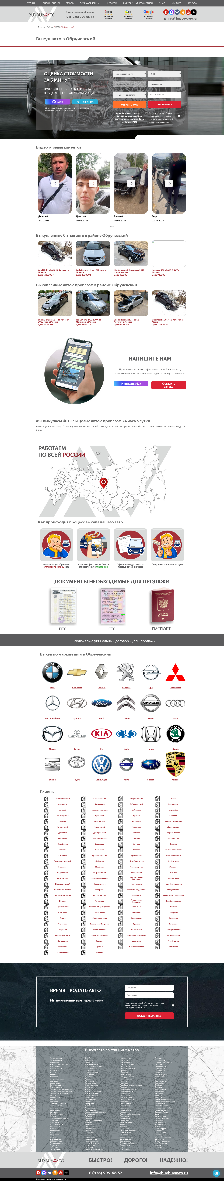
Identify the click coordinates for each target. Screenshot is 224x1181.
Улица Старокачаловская (165, 1102)
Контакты (177, 3)
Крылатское (89, 1071)
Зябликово (89, 1060)
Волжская (54, 1120)
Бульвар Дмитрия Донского (61, 1091)
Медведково (90, 1124)
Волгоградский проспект (60, 1118)
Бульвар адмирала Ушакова (61, 1089)
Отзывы (70, 3)
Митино (88, 1131)
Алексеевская (55, 1066)
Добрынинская (56, 1141)
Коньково (89, 1087)
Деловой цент (55, 1149)
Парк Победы (125, 1106)
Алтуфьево (54, 1071)
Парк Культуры (126, 1104)
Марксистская (90, 1137)
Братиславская (56, 1087)
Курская (88, 1079)
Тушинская (159, 1091)
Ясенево (158, 1147)
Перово (123, 1112)
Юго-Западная (161, 1143)
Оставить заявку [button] (168, 385)
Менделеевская (91, 1129)
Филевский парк (161, 1112)
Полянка (123, 1081)
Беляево (53, 1100)
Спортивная (160, 1060)
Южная (158, 1145)
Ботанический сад (57, 1085)
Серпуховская (125, 1141)
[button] (111, 226)
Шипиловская (160, 1135)
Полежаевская (126, 1079)
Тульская (158, 1087)
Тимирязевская (161, 1079)
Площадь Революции (128, 1077)
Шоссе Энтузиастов (163, 1137)
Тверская (158, 1095)
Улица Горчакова (162, 1110)
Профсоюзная (125, 1093)
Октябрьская (125, 1066)
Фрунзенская (160, 1116)
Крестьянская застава (94, 1066)
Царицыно (159, 1120)
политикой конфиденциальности (141, 1006)
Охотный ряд (125, 1075)
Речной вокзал (126, 1122)
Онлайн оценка (51, 3)
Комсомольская (91, 1085)
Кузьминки (89, 1075)
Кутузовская (90, 1081)
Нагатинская (90, 1145)
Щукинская (159, 1139)
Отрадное (124, 1073)
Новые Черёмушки (92, 1143)
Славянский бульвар (128, 1143)
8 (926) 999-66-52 (81, 17)
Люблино (88, 1118)
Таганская (159, 1093)
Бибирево (54, 1102)
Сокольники (125, 1149)
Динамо (53, 1137)
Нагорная (89, 1147)
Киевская (88, 1106)
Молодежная (90, 1133)
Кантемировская (91, 1100)
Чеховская (159, 1126)
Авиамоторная (56, 1058)
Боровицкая (55, 1083)
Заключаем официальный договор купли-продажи (114, 641)
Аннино (53, 1073)
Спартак (158, 1058)
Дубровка (54, 1147)
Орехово (123, 1071)
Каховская (89, 1102)
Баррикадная (55, 1110)
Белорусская (55, 1097)
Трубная (158, 1085)
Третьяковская (161, 1081)
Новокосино (125, 1060)
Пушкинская (125, 1095)
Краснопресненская (93, 1093)
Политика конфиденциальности (51, 1179)
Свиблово (124, 1135)
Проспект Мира (126, 1091)
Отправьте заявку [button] (54, 566)
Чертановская (160, 1124)
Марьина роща (91, 1139)
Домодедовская (56, 1143)
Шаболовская (160, 1133)
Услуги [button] (31, 3)
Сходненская (125, 1133)
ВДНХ (52, 1133)
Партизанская (125, 1108)
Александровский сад (59, 1064)
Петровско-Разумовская (130, 1114)
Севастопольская (127, 1137)
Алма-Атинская (56, 1068)
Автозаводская (56, 1060)
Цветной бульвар (162, 1118)
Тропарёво (159, 1083)
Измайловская (90, 1062)
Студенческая (160, 1066)
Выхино (53, 1129)
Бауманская (54, 1112)
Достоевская (55, 1145)
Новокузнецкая (126, 1062)
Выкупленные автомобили (138, 3)
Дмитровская (55, 1139)
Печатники (124, 1116)
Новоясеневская (91, 1141)
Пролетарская (125, 1087)
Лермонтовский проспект (95, 1112)
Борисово (54, 1081)
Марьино (88, 1122)
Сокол (122, 1147)
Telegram (87, 102)
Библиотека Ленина (58, 1104)
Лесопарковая (90, 1114)
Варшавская (55, 1131)
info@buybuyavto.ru (182, 18)
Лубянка (88, 1116)
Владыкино (54, 1135)
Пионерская (125, 1118)
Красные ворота (91, 1064)
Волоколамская (56, 1122)
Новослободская (127, 1064)
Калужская (89, 1097)
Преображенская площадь (131, 1085)
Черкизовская (160, 1122)
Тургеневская (160, 1089)
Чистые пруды (160, 1129)
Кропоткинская (91, 1068)
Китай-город (90, 1108)
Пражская (124, 1083)
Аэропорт (54, 1077)
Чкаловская (159, 1131)
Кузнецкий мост (91, 1073)
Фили (157, 1114)
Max (60, 102)
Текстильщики (161, 1075)
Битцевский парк (57, 1079)
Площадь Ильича (127, 1100)
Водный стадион (56, 1114)
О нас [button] (162, 3)
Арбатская (54, 1075)
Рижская (123, 1124)
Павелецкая (125, 1102)
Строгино (159, 1064)
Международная (91, 1126)
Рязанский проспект (128, 1131)
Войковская (54, 1116)
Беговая (53, 1095)
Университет (160, 1104)
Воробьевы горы (56, 1124)
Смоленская (125, 1145)
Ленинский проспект (93, 1120)
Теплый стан (160, 1077)
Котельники (89, 1089)
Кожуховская (90, 1110)
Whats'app (102, 566)
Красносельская (91, 1095)
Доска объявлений (90, 3)
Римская (123, 1126)
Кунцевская (89, 1077)
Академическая (56, 1062)
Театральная (160, 1097)
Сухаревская (160, 1068)
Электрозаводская (162, 1141)
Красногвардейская (93, 1091)
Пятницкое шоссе (127, 1097)
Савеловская (160, 1071)
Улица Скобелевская (163, 1100)
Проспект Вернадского (129, 1089)
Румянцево (124, 1129)
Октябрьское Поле (127, 1068)
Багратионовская (57, 1108)
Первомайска (125, 1110)
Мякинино (89, 1135)
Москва (192, 3)
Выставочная (55, 1126)
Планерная (124, 1120)
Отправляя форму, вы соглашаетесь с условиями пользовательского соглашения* (67, 109)
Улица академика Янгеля (165, 1108)
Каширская (89, 1104)
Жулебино (89, 1058)
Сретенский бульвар (163, 1062)
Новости (112, 3)
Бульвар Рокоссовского (59, 1093)
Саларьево (159, 1073)
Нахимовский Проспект (94, 1149)
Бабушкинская (56, 1106)
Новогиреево (125, 1058)
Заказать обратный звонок (80, 12)
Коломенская (90, 1083)
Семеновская (125, 1139)
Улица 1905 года (161, 1106)
